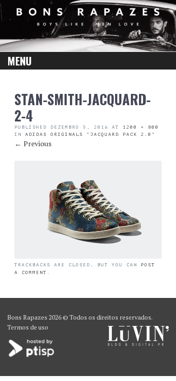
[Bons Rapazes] (88, 23)
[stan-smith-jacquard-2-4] (88, 255)
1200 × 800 (141, 127)
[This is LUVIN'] (138, 343)
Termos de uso (27, 327)
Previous (32, 144)
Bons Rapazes (27, 317)
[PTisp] (32, 356)
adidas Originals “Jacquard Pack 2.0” (90, 134)
